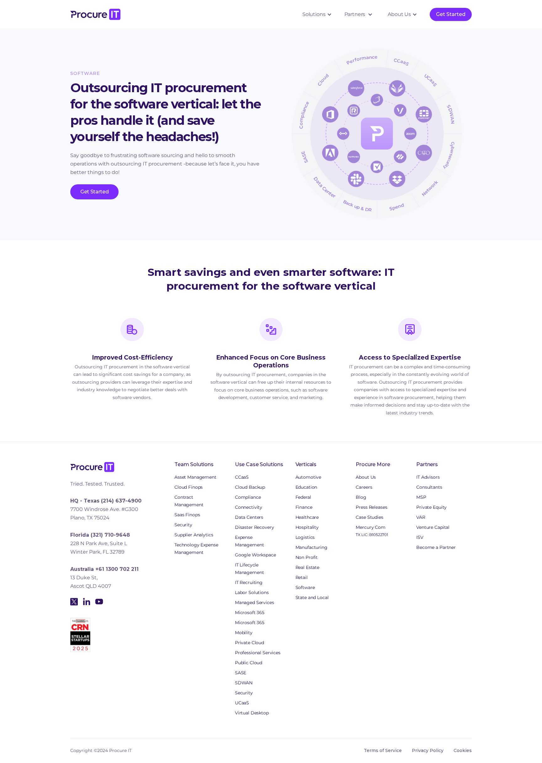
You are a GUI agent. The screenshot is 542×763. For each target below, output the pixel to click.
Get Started (450, 14)
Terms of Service (383, 750)
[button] (316, 14)
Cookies (463, 750)
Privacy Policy (428, 750)
